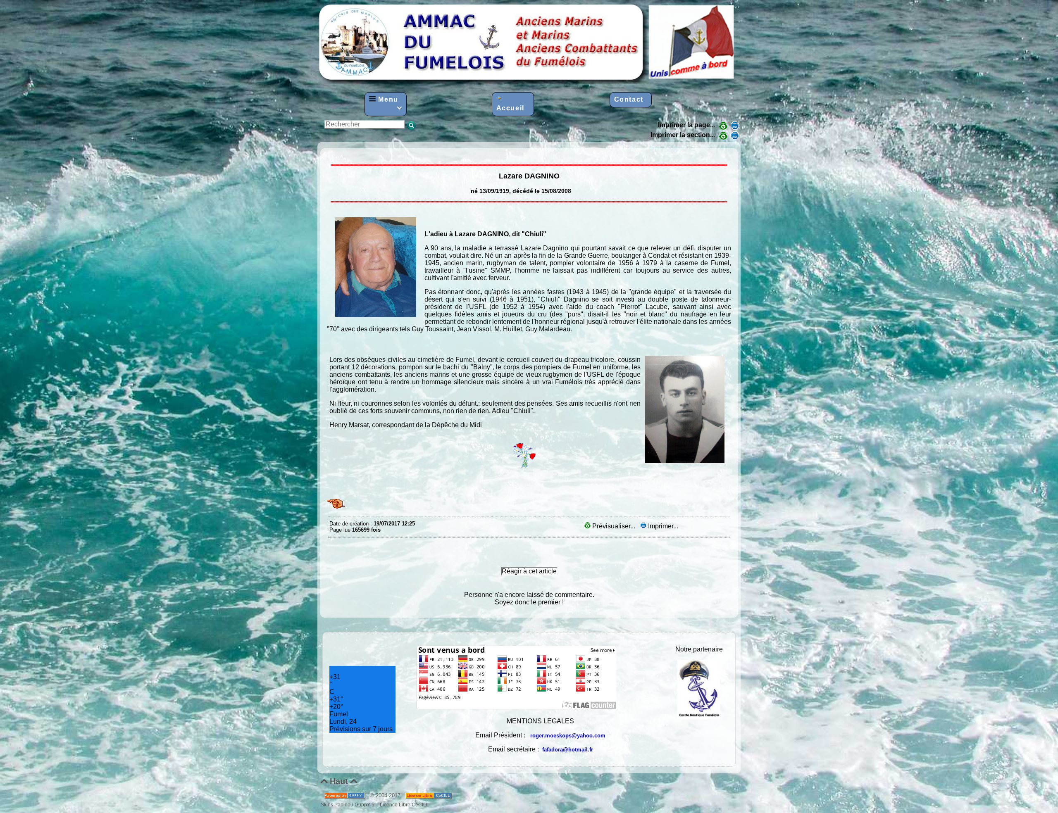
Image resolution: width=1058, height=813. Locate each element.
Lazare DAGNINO (331, 154)
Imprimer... (662, 526)
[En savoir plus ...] (429, 795)
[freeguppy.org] (345, 795)
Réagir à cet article (529, 571)
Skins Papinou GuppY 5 (349, 804)
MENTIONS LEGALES (540, 721)
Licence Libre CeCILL (404, 804)
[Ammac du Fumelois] (527, 82)
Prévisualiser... (614, 526)
